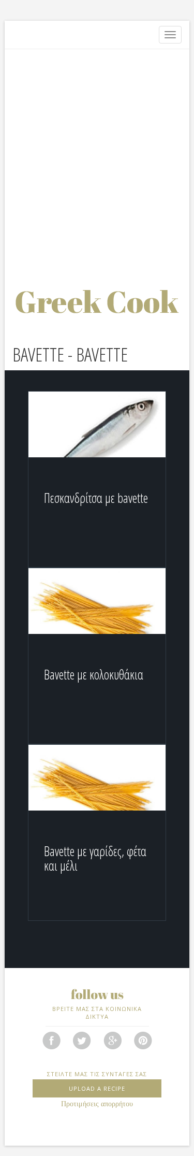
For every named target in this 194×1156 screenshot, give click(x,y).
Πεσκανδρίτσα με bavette (96, 498)
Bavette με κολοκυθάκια (93, 674)
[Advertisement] (97, 157)
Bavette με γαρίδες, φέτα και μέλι (95, 858)
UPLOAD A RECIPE (97, 1088)
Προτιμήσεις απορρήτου (97, 1104)
